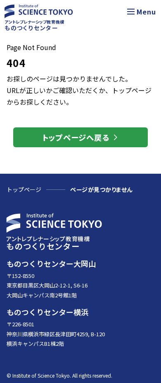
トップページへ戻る (76, 137)
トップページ (24, 189)
